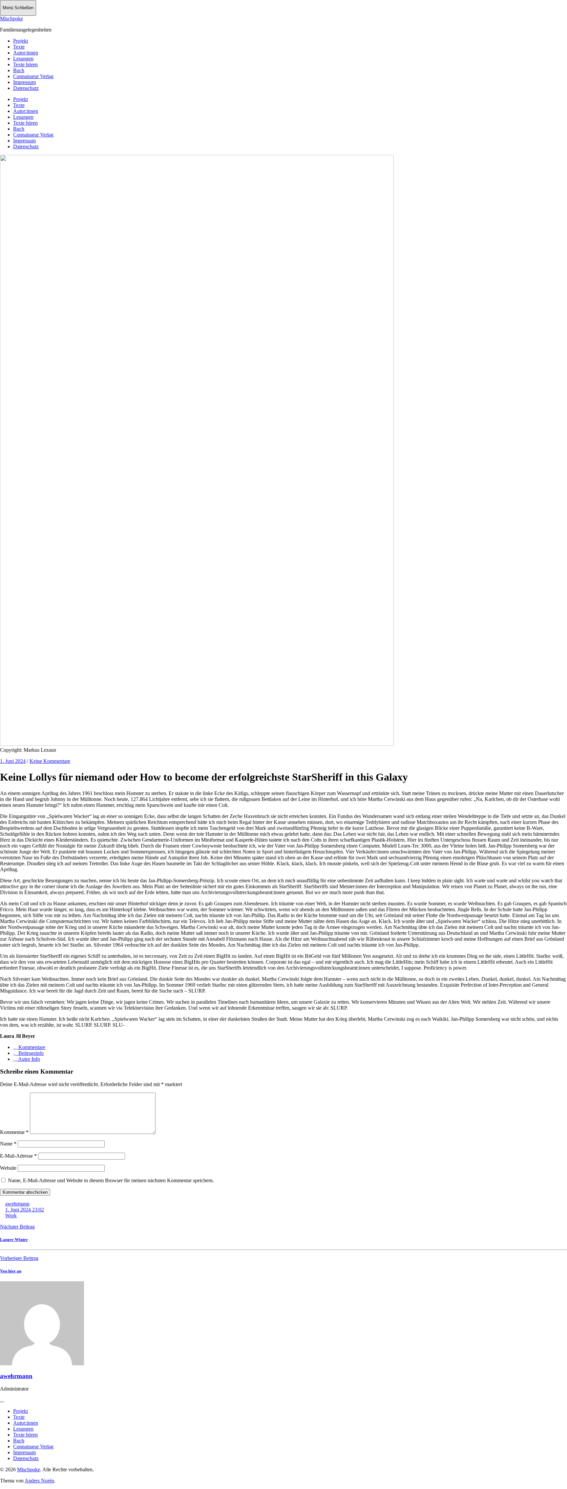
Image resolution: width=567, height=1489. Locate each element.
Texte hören (25, 64)
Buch (18, 70)
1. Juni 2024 (13, 761)
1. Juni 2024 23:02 (24, 1209)
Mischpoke (11, 18)
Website (8, 1168)
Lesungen (23, 58)
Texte (19, 47)
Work (11, 1215)
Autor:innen (25, 52)
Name (8, 1143)
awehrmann (17, 1203)
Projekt (20, 41)
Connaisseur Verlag (33, 76)
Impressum (24, 82)
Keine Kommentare (50, 761)
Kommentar (14, 1132)
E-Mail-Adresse (18, 1156)
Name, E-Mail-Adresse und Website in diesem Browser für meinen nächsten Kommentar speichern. (111, 1180)
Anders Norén (39, 1480)
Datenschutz (26, 88)
